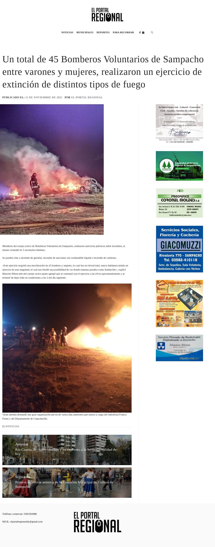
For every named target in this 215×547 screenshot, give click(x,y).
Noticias (67, 32)
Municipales (84, 32)
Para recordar (123, 32)
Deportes (103, 32)
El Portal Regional (87, 97)
